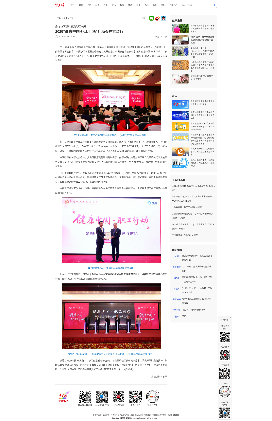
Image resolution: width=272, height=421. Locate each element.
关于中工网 (97, 415)
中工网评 (177, 267)
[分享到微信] (151, 18)
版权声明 (106, 415)
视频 (147, 5)
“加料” (184, 316)
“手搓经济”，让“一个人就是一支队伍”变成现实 (197, 290)
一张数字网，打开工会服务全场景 (187, 207)
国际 (163, 5)
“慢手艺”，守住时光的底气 (193, 309)
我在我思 (177, 310)
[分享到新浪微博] (157, 18)
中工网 (58, 18)
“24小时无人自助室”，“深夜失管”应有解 (196, 301)
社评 (177, 256)
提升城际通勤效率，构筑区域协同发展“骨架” (197, 258)
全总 (89, 5)
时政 (81, 5)
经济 (130, 5)
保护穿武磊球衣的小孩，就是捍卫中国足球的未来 (197, 279)
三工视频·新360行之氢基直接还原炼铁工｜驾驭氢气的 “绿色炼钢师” (203, 126)
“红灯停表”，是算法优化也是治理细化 (196, 268)
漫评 (177, 316)
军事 (155, 5)
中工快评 (177, 299)
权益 (122, 5)
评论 (114, 5)
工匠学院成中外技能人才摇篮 (185, 235)
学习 (73, 5)
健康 (65, 18)
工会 (97, 5)
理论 (106, 5)
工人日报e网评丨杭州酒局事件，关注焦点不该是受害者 (202, 151)
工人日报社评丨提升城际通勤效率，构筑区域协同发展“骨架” (202, 163)
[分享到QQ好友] (163, 18)
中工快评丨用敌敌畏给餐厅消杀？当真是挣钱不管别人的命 (202, 115)
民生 (138, 5)
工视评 (177, 288)
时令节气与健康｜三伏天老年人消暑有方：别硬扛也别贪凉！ (202, 28)
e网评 (176, 278)
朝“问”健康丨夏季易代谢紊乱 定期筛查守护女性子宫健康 (202, 40)
